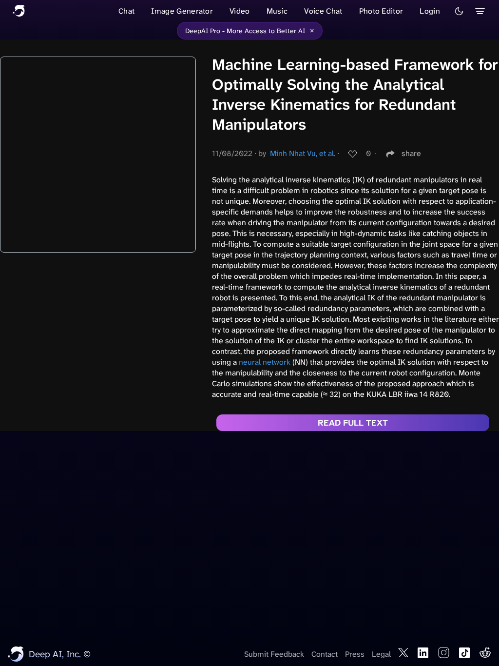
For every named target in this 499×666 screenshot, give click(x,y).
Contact (324, 654)
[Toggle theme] (459, 11)
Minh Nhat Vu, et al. (302, 153)
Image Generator (182, 11)
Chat (126, 11)
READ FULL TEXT (353, 423)
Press (355, 654)
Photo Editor (381, 11)
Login (430, 11)
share (411, 153)
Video (240, 11)
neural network (264, 362)
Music (277, 11)
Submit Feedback (274, 654)
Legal (381, 654)
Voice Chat (323, 11)
